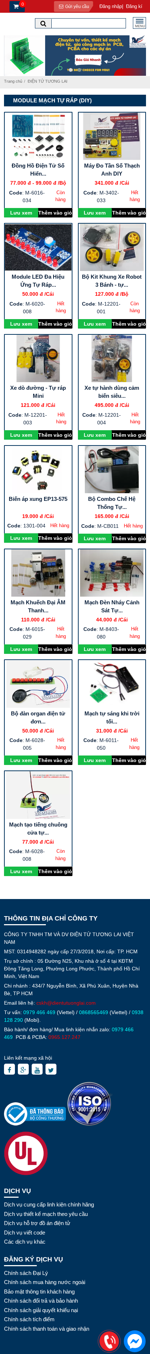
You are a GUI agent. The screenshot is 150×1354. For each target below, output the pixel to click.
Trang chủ (13, 81)
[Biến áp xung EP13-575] (38, 469)
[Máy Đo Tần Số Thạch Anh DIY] (112, 136)
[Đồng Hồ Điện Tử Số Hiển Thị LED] (38, 136)
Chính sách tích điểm (29, 1319)
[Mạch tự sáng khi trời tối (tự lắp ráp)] (112, 683)
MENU (140, 26)
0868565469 (93, 1012)
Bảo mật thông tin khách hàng (39, 1291)
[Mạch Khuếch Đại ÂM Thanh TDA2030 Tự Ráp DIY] (38, 573)
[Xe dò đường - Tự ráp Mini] (38, 358)
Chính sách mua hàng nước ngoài (44, 1282)
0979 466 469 (39, 1012)
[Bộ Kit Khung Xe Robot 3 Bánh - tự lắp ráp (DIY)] (112, 247)
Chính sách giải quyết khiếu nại (41, 1310)
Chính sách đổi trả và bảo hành (41, 1301)
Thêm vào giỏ (55, 213)
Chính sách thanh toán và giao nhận (46, 1329)
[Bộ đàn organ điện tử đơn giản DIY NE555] (38, 683)
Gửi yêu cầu (76, 6)
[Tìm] (43, 23)
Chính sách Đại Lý (26, 1273)
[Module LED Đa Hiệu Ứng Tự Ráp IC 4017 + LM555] (38, 247)
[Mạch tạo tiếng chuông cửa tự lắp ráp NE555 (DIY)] (38, 795)
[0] (15, 6)
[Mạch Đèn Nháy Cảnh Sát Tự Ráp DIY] (112, 573)
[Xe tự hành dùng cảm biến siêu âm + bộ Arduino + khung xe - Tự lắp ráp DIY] (112, 358)
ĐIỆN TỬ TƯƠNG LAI (47, 81)
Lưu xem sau (21, 213)
